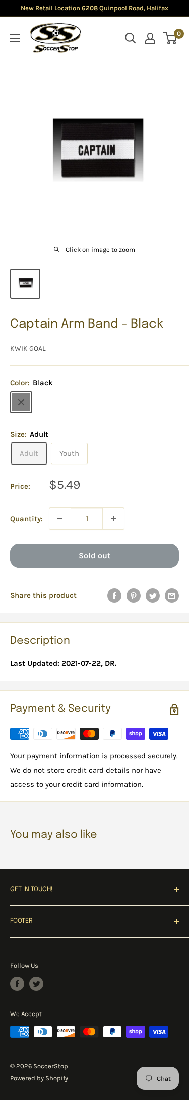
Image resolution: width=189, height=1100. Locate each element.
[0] (170, 38)
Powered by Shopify (39, 1078)
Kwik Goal (28, 348)
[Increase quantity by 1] (113, 518)
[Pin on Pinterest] (134, 595)
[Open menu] (15, 38)
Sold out (94, 555)
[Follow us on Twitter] (36, 984)
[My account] (150, 38)
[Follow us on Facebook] (17, 984)
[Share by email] (172, 595)
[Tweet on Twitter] (153, 595)
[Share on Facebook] (114, 595)
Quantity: (26, 518)
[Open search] (130, 38)
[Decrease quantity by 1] (60, 518)
